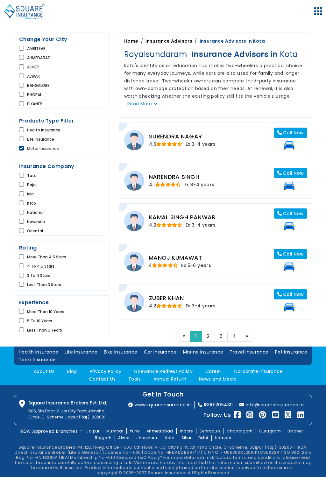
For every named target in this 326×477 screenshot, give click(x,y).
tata (32, 175)
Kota (170, 437)
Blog (72, 371)
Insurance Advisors (168, 41)
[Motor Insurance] (289, 145)
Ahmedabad (159, 431)
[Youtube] (275, 415)
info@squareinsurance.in (275, 405)
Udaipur (223, 437)
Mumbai (114, 431)
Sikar (186, 437)
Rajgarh (103, 437)
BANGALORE (38, 85)
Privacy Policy (106, 371)
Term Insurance (37, 359)
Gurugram (270, 431)
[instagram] (249, 415)
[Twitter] (288, 415)
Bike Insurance (121, 352)
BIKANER (34, 104)
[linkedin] (300, 415)
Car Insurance (160, 352)
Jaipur (92, 431)
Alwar (124, 437)
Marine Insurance (203, 352)
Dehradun (210, 431)
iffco (31, 203)
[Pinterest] (262, 415)
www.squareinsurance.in (163, 405)
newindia (36, 221)
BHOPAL (34, 94)
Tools (134, 379)
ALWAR (33, 76)
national (35, 212)
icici (30, 194)
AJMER (33, 67)
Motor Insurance (43, 148)
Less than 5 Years (44, 330)
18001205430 (218, 405)
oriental (35, 231)
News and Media (218, 379)
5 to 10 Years (39, 321)
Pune (135, 431)
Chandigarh (239, 431)
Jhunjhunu (147, 437)
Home (131, 41)
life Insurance (40, 139)
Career (213, 371)
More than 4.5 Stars (46, 257)
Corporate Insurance (258, 371)
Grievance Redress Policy (163, 371)
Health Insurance (43, 130)
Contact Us (102, 379)
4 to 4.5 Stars (40, 266)
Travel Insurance (249, 352)
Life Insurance (81, 352)
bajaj (32, 184)
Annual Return (169, 379)
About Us (44, 371)
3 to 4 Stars (38, 275)
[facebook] (237, 415)
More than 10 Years (45, 311)
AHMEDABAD (39, 57)
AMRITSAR (36, 48)
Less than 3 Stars (44, 284)
